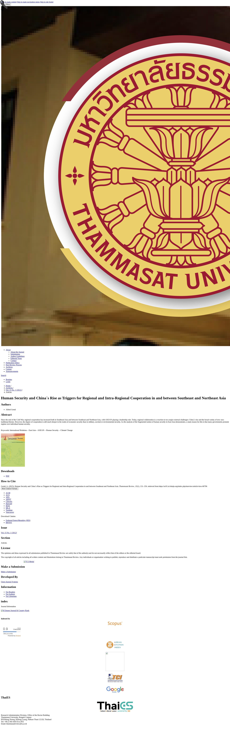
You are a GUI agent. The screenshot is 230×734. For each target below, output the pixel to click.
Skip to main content (9, 2)
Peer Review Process (14, 365)
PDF (7, 476)
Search (3, 375)
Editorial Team (16, 358)
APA (8, 497)
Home (8, 386)
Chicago (9, 501)
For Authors (10, 594)
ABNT (8, 499)
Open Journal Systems (9, 582)
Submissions (15, 354)
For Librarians (11, 596)
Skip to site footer (46, 2)
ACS (8, 495)
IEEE (8, 506)
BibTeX (9, 523)
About (8, 350)
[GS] (115, 692)
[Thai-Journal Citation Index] (115, 683)
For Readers (10, 592)
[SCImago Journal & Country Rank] (15, 611)
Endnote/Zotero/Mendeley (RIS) (18, 520)
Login (8, 382)
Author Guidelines (18, 356)
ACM (8, 493)
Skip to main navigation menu (28, 2)
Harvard (9, 504)
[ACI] (115, 649)
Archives (9, 367)
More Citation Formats (9, 489)
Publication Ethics (12, 363)
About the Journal (17, 352)
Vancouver (10, 512)
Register (9, 379)
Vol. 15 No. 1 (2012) (14, 390)
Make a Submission (8, 572)
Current (9, 369)
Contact (13, 361)
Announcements (12, 371)
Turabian (9, 510)
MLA (8, 508)
